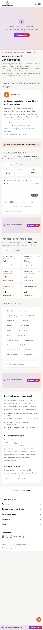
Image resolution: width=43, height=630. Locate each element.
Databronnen (30, 548)
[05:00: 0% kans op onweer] (14, 195)
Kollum (10, 335)
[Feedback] (38, 619)
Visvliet (31, 316)
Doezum (10, 330)
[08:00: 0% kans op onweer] (23, 195)
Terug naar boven (20, 490)
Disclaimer (18, 548)
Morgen (17, 250)
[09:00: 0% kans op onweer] (26, 195)
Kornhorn (10, 345)
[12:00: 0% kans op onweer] (35, 195)
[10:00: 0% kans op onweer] (29, 195)
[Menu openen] (39, 3)
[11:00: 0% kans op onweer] (32, 195)
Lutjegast (23, 311)
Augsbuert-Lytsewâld (15, 316)
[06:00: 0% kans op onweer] (17, 195)
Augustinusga (12, 321)
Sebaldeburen (29, 350)
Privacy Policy (7, 548)
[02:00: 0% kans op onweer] (5, 195)
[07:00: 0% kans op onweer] (20, 195)
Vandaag (7, 250)
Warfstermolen (12, 340)
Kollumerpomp (12, 355)
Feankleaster (28, 340)
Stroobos (10, 311)
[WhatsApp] (24, 536)
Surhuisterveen (12, 350)
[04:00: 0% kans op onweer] (11, 195)
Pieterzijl (21, 335)
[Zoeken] (35, 3)
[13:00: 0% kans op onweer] (38, 195)
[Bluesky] (19, 536)
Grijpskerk (23, 345)
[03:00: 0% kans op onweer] (8, 195)
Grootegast (23, 330)
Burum (25, 321)
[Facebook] (3, 536)
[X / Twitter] (7, 536)
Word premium (21, 35)
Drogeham (28, 355)
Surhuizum (25, 325)
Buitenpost (11, 325)
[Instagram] (11, 536)
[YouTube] (15, 536)
